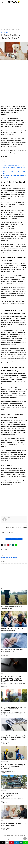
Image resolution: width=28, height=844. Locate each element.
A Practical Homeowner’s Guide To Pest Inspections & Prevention (13, 708)
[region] (14, 16)
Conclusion (6, 177)
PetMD (4, 214)
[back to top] (25, 838)
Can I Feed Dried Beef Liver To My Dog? (14, 165)
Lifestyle (9, 29)
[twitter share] (2, 545)
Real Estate (4, 790)
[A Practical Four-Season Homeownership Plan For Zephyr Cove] (14, 782)
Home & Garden (5, 761)
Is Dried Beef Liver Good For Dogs (9, 557)
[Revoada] (13, 2)
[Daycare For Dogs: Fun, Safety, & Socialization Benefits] (14, 619)
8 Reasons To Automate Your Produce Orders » (15, 527)
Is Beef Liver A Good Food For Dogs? (13, 163)
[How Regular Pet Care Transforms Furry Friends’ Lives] (14, 640)
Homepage (3, 29)
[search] (26, 2)
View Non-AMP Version (17, 839)
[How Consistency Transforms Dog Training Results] (14, 597)
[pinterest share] (8, 545)
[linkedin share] (10, 545)
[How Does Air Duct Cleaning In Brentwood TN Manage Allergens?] (14, 753)
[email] (7, 842)
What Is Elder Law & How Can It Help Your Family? (13, 824)
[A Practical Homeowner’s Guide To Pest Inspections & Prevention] (14, 695)
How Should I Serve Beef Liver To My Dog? (14, 175)
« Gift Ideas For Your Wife (7, 532)
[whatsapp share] (13, 545)
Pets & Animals (16, 29)
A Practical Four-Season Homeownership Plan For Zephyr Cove (11, 795)
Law (2, 673)
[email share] (5, 545)
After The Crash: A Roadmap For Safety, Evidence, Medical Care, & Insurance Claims (14, 737)
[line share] (16, 545)
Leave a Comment (14, 538)
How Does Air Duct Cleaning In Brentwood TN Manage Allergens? (13, 766)
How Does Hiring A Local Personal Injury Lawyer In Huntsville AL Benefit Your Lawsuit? (11, 679)
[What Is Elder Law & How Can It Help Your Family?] (14, 812)
